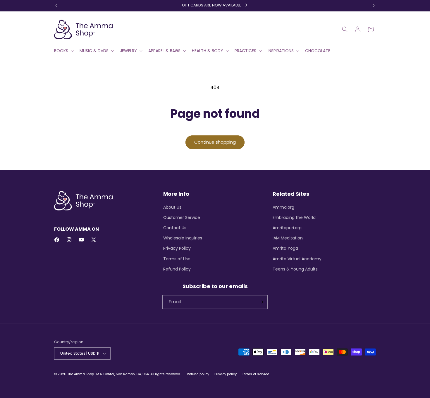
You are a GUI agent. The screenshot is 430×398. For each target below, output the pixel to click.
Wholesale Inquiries (182, 238)
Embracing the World (294, 217)
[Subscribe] (260, 302)
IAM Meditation (288, 238)
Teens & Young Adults (295, 269)
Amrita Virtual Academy (297, 259)
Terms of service (255, 374)
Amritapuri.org (287, 228)
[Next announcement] (373, 5)
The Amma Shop (80, 374)
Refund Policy (177, 269)
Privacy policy (225, 374)
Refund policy (198, 374)
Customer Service (181, 217)
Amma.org (283, 207)
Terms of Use (176, 259)
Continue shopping (215, 142)
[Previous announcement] (56, 5)
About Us (172, 207)
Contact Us (174, 228)
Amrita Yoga (285, 248)
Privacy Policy (177, 248)
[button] (63, 51)
